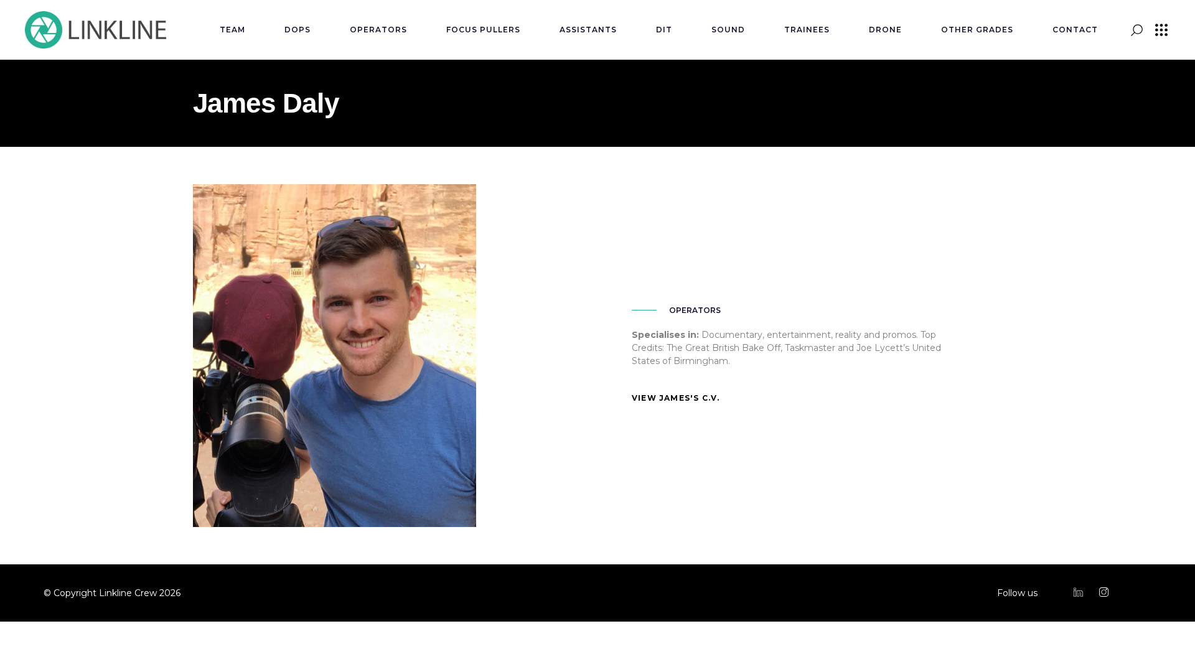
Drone (885, 29)
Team (232, 29)
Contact (1075, 29)
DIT (664, 29)
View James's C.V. (675, 398)
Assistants (588, 29)
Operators (378, 29)
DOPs (297, 29)
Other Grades (977, 29)
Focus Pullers (483, 29)
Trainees (807, 29)
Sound (728, 29)
